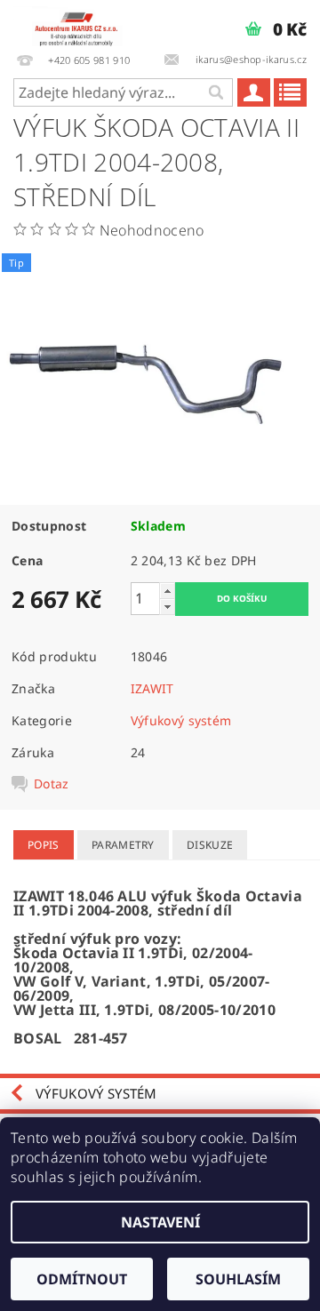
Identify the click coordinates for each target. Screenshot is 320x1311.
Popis (44, 844)
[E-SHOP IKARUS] (80, 23)
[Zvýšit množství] (167, 590)
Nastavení (160, 1222)
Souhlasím (238, 1279)
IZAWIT (152, 688)
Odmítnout (81, 1279)
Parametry (123, 844)
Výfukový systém (181, 720)
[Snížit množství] (167, 606)
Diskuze (210, 844)
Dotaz (51, 784)
